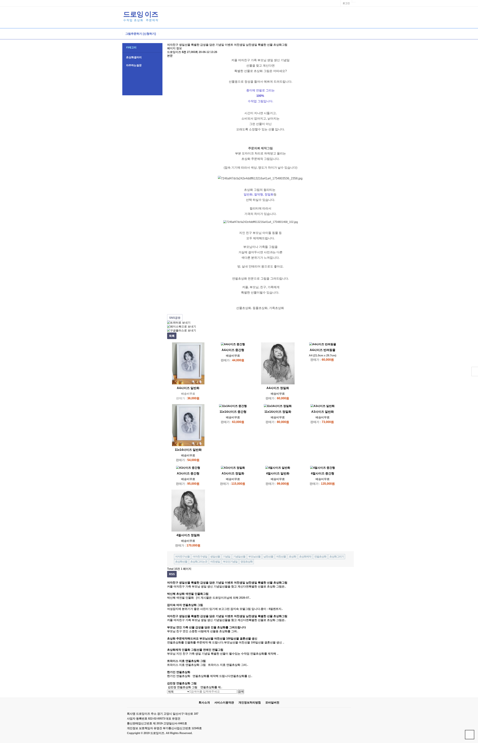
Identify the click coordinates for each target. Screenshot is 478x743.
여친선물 (281, 556)
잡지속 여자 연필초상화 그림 (185, 604)
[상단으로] (469, 734)
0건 (184, 52)
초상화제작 (305, 556)
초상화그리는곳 (198, 561)
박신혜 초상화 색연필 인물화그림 (188, 593)
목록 (172, 335)
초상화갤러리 (134, 57)
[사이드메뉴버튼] (474, 371)
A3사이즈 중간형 (188, 473)
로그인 (346, 3)
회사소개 (204, 702)
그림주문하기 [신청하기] (140, 33)
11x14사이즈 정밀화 (277, 411)
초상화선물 (181, 561)
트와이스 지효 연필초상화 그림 (186, 660)
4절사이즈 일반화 (277, 473)
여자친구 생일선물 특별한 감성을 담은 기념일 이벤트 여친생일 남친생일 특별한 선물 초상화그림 (227, 582)
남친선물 (268, 556)
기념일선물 (239, 556)
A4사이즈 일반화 (188, 388)
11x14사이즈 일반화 (188, 449)
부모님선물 (254, 556)
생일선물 (215, 556)
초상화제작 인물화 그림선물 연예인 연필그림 (195, 649)
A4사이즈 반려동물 (322, 350)
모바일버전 (272, 702)
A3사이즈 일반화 (322, 411)
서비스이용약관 (224, 702)
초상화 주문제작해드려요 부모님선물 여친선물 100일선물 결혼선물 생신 (212, 638)
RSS (172, 574)
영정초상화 (246, 561)
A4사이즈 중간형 (233, 350)
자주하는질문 (134, 65)
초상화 (292, 556)
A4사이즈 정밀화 (277, 388)
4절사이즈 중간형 (322, 473)
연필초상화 (320, 556)
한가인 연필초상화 (178, 672)
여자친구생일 (200, 556)
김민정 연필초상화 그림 (182, 683)
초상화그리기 (336, 556)
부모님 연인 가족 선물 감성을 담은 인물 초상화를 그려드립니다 (206, 627)
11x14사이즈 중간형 (233, 411)
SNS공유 (175, 317)
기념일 (226, 556)
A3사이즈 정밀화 (233, 473)
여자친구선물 (182, 556)
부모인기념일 (230, 561)
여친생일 (215, 561)
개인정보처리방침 (249, 702)
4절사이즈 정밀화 (188, 535)
